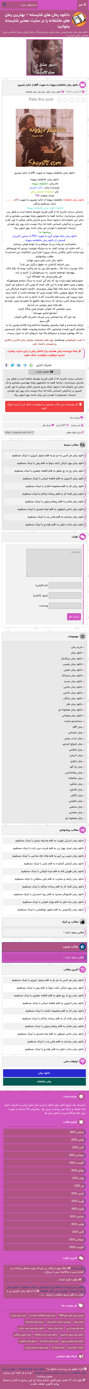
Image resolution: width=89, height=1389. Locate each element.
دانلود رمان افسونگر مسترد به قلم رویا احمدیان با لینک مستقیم (49, 894)
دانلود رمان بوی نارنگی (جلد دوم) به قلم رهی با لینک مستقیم (50, 463)
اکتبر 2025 (78, 1147)
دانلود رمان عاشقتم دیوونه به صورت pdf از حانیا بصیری (48, 85)
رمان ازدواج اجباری (72, 744)
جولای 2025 (77, 1171)
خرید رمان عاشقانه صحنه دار (42, 1315)
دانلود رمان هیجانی (72, 716)
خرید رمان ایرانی (18, 1315)
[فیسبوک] (6, 365)
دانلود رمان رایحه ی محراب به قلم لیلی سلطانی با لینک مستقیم (49, 879)
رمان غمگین (76, 784)
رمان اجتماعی (75, 733)
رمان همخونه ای (73, 818)
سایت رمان (79, 1321)
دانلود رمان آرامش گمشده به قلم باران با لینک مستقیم (54, 864)
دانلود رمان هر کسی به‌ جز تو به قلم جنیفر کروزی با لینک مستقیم (48, 455)
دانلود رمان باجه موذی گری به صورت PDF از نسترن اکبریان (44, 236)
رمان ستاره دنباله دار (49, 1341)
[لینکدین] (18, 365)
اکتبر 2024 (78, 1232)
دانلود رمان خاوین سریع (73, 1341)
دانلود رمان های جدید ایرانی (31, 1328)
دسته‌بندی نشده (73, 721)
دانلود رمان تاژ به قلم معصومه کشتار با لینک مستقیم (55, 486)
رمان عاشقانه (31, 92)
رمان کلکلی (76, 795)
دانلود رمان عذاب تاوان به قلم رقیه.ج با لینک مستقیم (54, 525)
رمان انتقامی (75, 750)
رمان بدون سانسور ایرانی (36, 1347)
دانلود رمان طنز (44, 92)
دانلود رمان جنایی (73, 687)
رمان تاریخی (76, 755)
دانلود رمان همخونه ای (70, 710)
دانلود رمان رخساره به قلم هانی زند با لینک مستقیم (56, 517)
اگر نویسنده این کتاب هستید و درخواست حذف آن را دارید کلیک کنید (42, 406)
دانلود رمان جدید (73, 681)
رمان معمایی (75, 812)
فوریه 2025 (77, 1201)
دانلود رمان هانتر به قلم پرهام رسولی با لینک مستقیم (54, 502)
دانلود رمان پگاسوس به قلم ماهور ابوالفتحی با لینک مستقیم (51, 910)
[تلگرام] (25, 365)
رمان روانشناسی (73, 773)
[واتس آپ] (31, 365)
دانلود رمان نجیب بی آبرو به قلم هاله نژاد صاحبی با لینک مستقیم (48, 856)
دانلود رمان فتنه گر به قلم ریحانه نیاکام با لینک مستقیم (53, 494)
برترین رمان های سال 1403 (71, 1315)
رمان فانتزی (76, 790)
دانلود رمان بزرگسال (71, 658)
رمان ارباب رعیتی (73, 738)
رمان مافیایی (75, 801)
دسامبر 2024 (77, 1217)
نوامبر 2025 (77, 1140)
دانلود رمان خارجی (72, 693)
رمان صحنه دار (57, 1347)
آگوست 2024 (76, 1247)
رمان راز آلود (76, 767)
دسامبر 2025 (77, 1132)
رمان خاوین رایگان (22, 1334)
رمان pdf (77, 727)
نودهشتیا (59, 340)
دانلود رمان (56, 92)
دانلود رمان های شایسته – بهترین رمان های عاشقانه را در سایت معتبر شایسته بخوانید (44, 1371)
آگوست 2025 (76, 1163)
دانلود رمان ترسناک (72, 675)
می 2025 (79, 1186)
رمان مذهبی (75, 807)
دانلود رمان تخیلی (73, 670)
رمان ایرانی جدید (55, 1328)
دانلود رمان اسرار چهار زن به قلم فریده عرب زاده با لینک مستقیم (48, 848)
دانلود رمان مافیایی (27, 1341)
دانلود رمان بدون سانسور (72, 1334)
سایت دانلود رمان (76, 1347)
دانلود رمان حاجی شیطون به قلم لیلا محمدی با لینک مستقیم (51, 509)
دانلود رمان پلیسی (72, 664)
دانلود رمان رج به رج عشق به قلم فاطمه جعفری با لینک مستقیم (49, 471)
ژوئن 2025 (78, 1178)
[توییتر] (12, 365)
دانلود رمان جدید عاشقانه (45, 1334)
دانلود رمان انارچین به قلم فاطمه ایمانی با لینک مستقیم (53, 478)
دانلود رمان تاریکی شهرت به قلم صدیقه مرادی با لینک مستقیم (50, 841)
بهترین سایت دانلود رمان (58, 1321)
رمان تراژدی (76, 761)
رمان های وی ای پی (75, 1328)
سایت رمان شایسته (34, 1321)
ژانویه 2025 (77, 1209)
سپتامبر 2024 (76, 1240)
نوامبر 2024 (77, 1224)
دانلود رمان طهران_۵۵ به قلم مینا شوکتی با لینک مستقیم (52, 871)
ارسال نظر (47, 425)
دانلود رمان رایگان (72, 698)
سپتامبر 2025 (76, 1155)
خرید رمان (76, 647)
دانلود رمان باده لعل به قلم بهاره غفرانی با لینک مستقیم (53, 902)
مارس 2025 (77, 1194)
